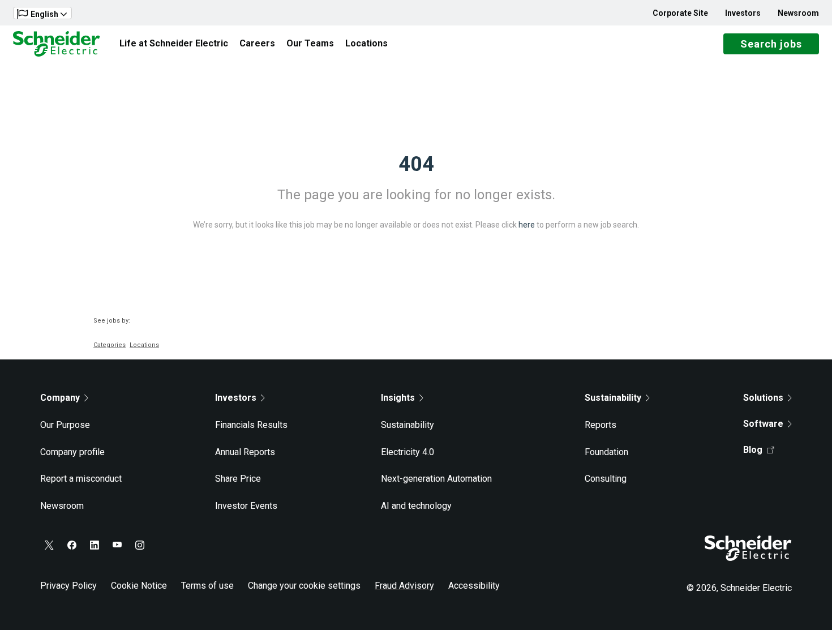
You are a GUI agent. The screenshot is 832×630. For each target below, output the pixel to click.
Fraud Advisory (404, 585)
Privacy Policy (68, 585)
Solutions (763, 397)
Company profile (72, 452)
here (526, 224)
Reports (600, 424)
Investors (743, 13)
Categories (109, 345)
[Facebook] (72, 545)
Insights (398, 397)
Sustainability (407, 424)
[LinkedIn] (94, 545)
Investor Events (246, 505)
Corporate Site (680, 13)
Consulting (606, 478)
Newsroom (798, 13)
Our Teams (310, 43)
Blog (752, 449)
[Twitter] (49, 545)
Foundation (606, 452)
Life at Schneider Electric (173, 43)
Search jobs (771, 44)
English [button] (44, 14)
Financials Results (251, 424)
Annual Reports (245, 452)
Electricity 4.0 (407, 452)
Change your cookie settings (304, 585)
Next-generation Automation (436, 478)
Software (763, 423)
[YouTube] (117, 545)
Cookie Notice (139, 585)
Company (60, 397)
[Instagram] (140, 545)
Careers (257, 43)
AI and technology (416, 505)
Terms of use (207, 585)
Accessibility (474, 585)
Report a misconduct (81, 478)
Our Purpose (65, 424)
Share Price (238, 478)
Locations (366, 43)
